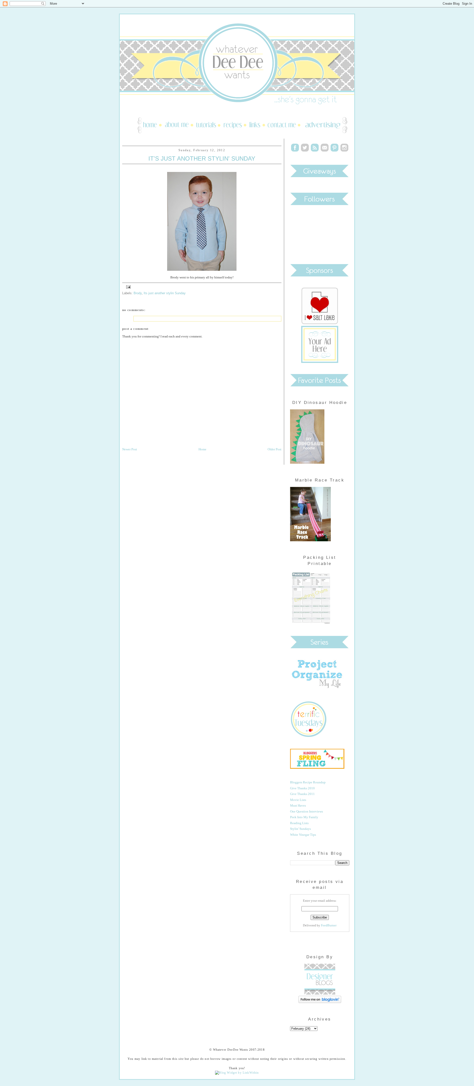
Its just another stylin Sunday (165, 293)
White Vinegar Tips (303, 834)
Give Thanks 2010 (302, 788)
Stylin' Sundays (300, 829)
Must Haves (298, 805)
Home (202, 449)
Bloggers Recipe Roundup (308, 782)
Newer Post (129, 449)
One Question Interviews (306, 811)
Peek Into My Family (304, 817)
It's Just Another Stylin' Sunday (201, 158)
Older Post (274, 449)
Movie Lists (298, 800)
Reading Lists (299, 823)
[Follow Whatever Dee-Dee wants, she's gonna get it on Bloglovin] (319, 1002)
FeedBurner (328, 925)
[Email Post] (127, 287)
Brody (138, 293)
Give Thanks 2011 (302, 794)
